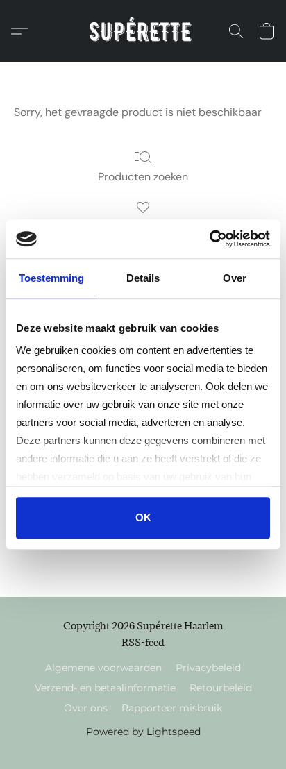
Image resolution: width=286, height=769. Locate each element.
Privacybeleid (208, 667)
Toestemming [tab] (51, 278)
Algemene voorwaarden (103, 667)
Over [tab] (234, 278)
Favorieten (143, 227)
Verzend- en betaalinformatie (105, 688)
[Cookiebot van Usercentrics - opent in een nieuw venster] (209, 239)
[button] (143, 31)
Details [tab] (143, 278)
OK (143, 517)
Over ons (86, 708)
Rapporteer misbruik (171, 708)
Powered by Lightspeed (143, 731)
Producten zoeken (143, 176)
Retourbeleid (221, 688)
